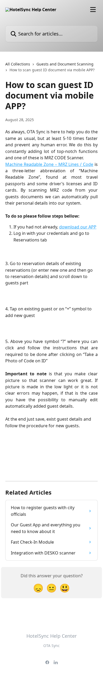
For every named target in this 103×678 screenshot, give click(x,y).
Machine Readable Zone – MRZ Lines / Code (49, 164)
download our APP (77, 227)
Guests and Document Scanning (64, 64)
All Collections (17, 64)
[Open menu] (93, 9)
